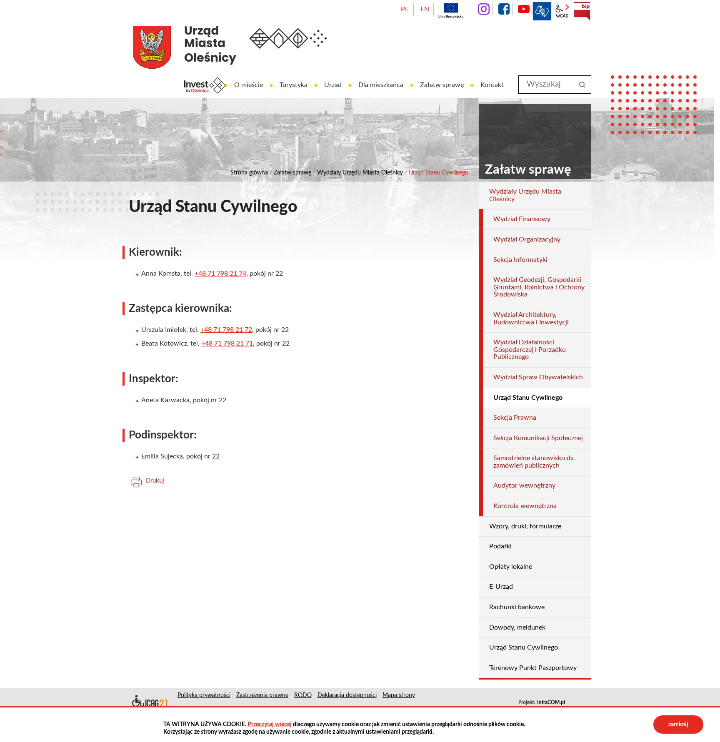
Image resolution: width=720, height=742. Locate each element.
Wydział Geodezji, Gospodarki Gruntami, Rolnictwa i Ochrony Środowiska (539, 287)
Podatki (500, 546)
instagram (484, 9)
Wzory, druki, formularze (525, 526)
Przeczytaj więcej (270, 724)
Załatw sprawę (292, 173)
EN (424, 9)
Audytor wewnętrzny (524, 485)
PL (404, 9)
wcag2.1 (562, 11)
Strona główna (249, 173)
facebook (504, 9)
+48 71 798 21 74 (220, 273)
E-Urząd (501, 586)
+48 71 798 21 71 (227, 343)
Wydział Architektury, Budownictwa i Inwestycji (531, 318)
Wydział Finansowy (521, 219)
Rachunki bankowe (517, 607)
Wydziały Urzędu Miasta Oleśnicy (360, 173)
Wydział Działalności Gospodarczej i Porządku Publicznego (529, 349)
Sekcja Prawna (514, 417)
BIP (582, 11)
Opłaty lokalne (510, 566)
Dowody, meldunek (517, 627)
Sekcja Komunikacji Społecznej (538, 438)
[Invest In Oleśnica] (205, 85)
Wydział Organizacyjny (526, 239)
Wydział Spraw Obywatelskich (538, 377)
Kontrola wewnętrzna (525, 506)
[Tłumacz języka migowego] (542, 11)
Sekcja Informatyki (520, 259)
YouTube (524, 9)
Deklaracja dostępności (149, 702)
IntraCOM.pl (551, 702)
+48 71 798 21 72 (226, 329)
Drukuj (155, 481)
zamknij (678, 724)
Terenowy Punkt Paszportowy (533, 668)
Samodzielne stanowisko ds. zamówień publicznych (534, 462)
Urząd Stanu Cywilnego (523, 647)
